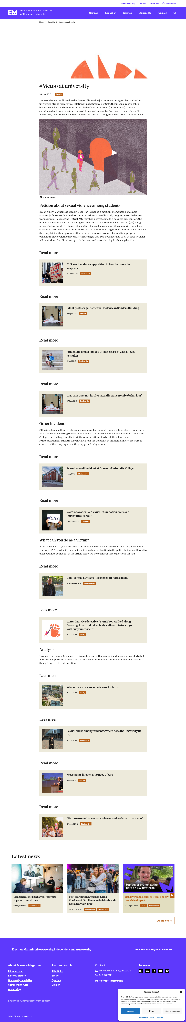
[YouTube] (160, 971)
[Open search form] (175, 13)
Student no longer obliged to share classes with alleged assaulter (101, 353)
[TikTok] (154, 971)
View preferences (172, 1011)
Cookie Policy (144, 1017)
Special (59, 94)
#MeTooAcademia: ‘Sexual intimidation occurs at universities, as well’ (98, 514)
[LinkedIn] (147, 971)
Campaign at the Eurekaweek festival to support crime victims (35, 898)
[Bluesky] (167, 971)
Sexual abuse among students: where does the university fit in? (104, 732)
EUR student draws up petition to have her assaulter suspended (99, 266)
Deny (151, 1011)
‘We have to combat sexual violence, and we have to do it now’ (105, 818)
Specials (51, 22)
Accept (130, 1011)
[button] (181, 992)
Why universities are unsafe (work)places (93, 687)
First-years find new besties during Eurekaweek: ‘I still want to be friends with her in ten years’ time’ (92, 900)
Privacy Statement (156, 1017)
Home (41, 22)
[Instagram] (141, 971)
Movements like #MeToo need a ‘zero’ (90, 774)
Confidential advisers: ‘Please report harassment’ (97, 578)
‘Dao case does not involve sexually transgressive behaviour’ (104, 395)
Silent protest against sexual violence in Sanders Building (103, 308)
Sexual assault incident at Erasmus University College (100, 468)
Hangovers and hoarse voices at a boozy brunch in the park (147, 898)
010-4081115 (105, 975)
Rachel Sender (49, 197)
